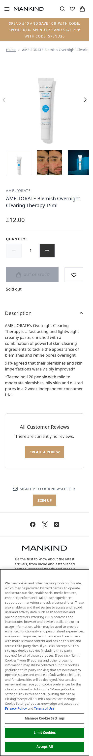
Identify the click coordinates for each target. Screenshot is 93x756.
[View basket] (82, 9)
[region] (44, 662)
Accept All (44, 746)
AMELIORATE (18, 190)
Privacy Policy (16, 708)
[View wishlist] (72, 9)
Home (11, 49)
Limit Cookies (45, 732)
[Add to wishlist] (73, 274)
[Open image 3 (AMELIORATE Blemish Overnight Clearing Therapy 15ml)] (80, 162)
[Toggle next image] (85, 100)
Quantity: (16, 239)
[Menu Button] (5, 9)
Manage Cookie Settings (44, 718)
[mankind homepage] (29, 9)
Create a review (45, 452)
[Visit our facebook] (33, 524)
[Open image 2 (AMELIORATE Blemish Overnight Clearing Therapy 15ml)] (49, 162)
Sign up (44, 500)
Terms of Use (44, 708)
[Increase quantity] (47, 251)
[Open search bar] (62, 9)
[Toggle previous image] (4, 100)
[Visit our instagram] (56, 524)
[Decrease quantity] (14, 251)
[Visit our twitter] (45, 524)
